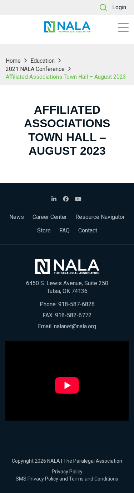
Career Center (50, 217)
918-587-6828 (76, 304)
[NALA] (67, 26)
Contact (87, 230)
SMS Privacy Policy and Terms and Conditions (67, 479)
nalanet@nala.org (75, 326)
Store (44, 230)
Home (13, 60)
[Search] (103, 7)
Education (42, 60)
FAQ (64, 230)
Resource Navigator (100, 217)
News (16, 217)
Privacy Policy (67, 471)
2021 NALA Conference (35, 69)
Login (119, 7)
